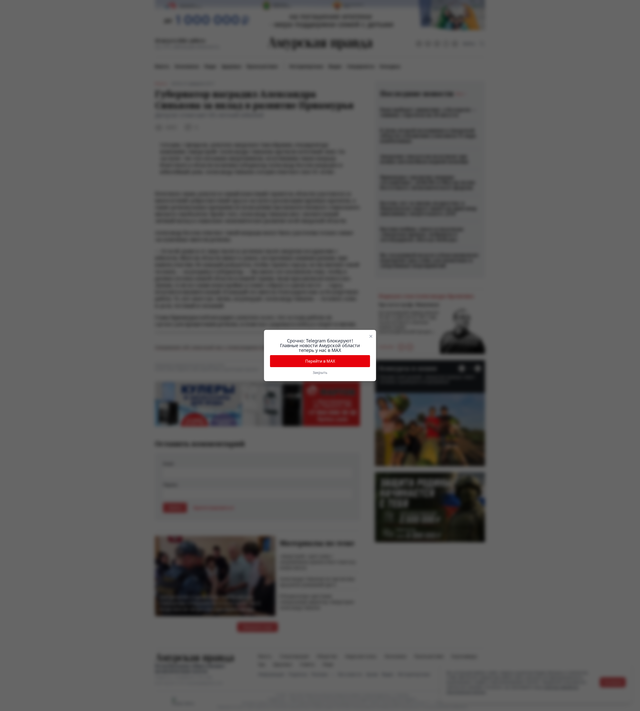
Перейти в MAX (320, 361)
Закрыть (320, 372)
